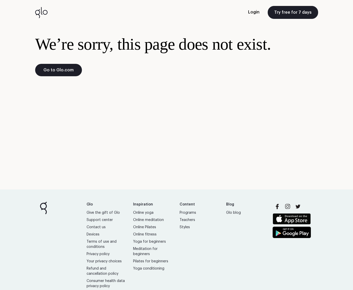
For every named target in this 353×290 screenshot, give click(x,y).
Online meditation (148, 220)
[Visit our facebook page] (277, 206)
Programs (188, 213)
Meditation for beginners (145, 251)
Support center (100, 220)
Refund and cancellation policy (102, 271)
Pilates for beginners (150, 261)
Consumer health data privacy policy (106, 283)
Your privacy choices (104, 261)
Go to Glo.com (58, 70)
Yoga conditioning (148, 268)
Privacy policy (98, 254)
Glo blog (233, 213)
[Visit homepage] (41, 12)
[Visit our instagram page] (287, 206)
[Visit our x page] (298, 206)
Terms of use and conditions (102, 244)
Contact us (96, 227)
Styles (185, 227)
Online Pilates (144, 227)
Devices (93, 234)
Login (253, 12)
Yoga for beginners (149, 241)
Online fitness (145, 234)
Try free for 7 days (293, 12)
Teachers (187, 220)
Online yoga (143, 213)
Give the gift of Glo (103, 213)
